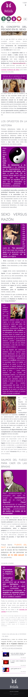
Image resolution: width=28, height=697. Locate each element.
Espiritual (14, 22)
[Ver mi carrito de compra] (20, 5)
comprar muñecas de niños (10, 69)
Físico (3, 22)
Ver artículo (23, 657)
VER (11, 694)
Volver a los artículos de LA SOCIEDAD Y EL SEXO (14, 635)
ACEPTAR (16, 694)
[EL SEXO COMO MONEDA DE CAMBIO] (6, 662)
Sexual (19, 22)
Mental (8, 22)
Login (25, 2)
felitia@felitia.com (13, 622)
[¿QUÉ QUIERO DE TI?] (6, 670)
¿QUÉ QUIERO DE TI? (15, 668)
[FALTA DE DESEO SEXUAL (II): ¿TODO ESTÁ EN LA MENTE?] (6, 654)
